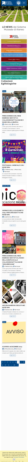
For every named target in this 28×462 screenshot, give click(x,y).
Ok (14, 459)
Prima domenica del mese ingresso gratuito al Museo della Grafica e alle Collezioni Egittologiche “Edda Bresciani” (13, 260)
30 (14, 365)
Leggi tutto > (12, 134)
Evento (4, 140)
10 (5, 365)
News (4, 91)
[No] (26, 456)
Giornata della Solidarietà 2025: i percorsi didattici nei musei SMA (12, 212)
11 (8, 365)
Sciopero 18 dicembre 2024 (12, 346)
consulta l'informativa (19, 457)
